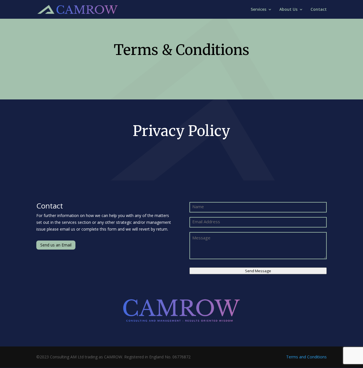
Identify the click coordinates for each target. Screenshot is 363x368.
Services (258, 9)
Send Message (258, 270)
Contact (319, 9)
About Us (288, 9)
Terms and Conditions (306, 357)
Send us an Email (55, 245)
